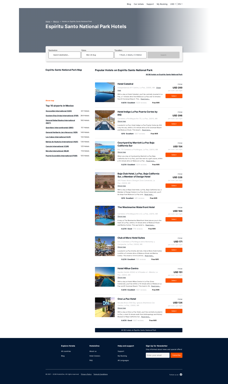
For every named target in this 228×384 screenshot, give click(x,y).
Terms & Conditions (100, 374)
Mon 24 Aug (91, 55)
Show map (50, 100)
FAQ (91, 360)
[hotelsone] (61, 4)
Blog (129, 4)
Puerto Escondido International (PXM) (61, 156)
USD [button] (172, 4)
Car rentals (139, 4)
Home (48, 21)
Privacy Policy (86, 374)
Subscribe (176, 355)
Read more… (145, 99)
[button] (180, 4)
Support (150, 4)
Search (163, 55)
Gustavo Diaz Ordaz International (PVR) (62, 116)
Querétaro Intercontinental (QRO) (60, 128)
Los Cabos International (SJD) (58, 137)
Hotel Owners (94, 356)
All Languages (123, 360)
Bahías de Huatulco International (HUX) (62, 142)
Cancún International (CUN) (57, 146)
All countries (66, 351)
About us (92, 351)
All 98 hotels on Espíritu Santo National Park (164, 74)
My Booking (162, 4)
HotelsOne (60, 374)
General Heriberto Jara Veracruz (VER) (62, 132)
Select (173, 96)
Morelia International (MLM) (57, 151)
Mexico (56, 21)
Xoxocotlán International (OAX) (59, 111)
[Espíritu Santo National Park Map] (67, 85)
